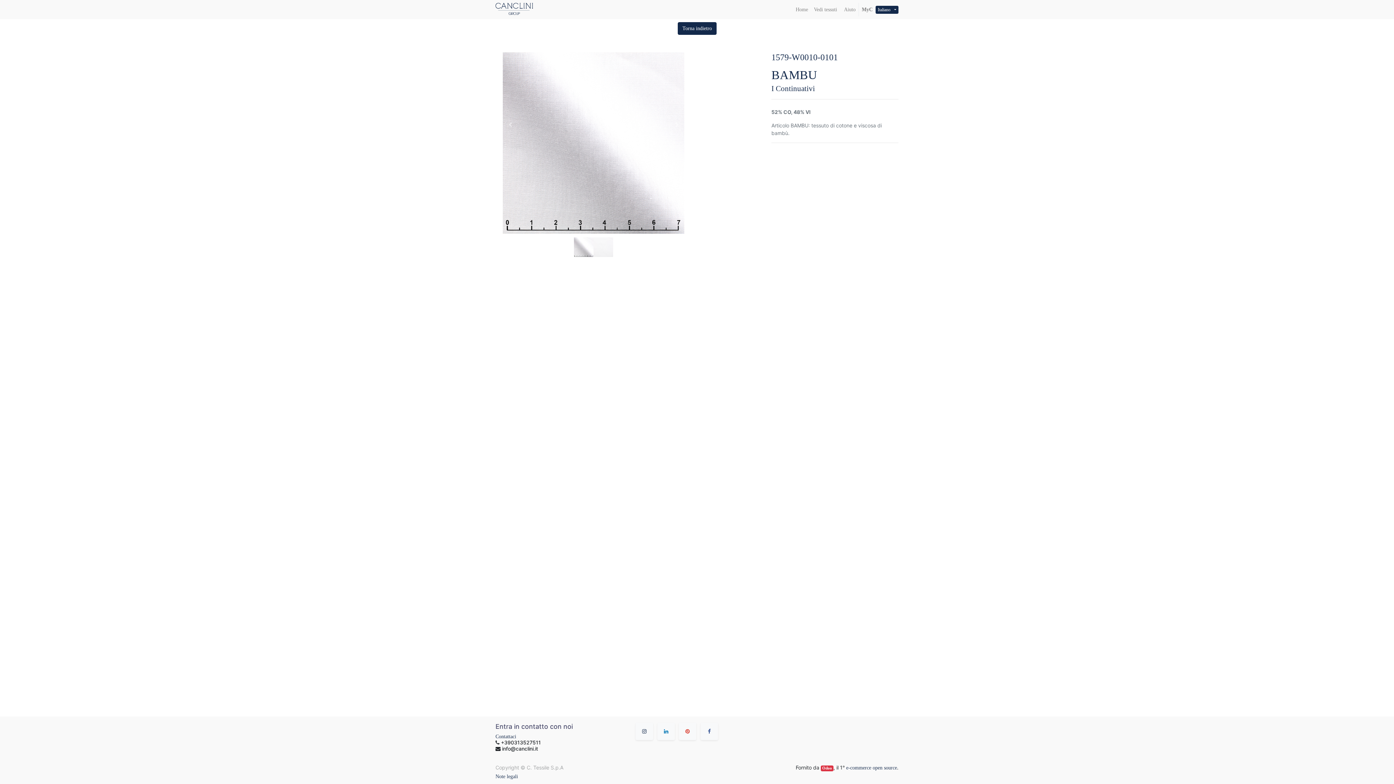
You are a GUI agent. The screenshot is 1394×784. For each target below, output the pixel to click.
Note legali (507, 776)
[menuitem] (802, 9)
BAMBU (794, 75)
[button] (697, 28)
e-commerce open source (871, 768)
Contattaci (506, 736)
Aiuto (849, 9)
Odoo (827, 768)
